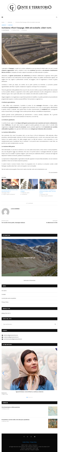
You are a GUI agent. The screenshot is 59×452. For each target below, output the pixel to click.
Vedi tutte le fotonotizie (29, 280)
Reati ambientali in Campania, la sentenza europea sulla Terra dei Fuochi (47, 191)
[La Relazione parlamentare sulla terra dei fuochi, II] (10, 184)
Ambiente (10, 22)
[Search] (56, 17)
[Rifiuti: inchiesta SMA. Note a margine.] (29, 184)
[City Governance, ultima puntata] (52, 411)
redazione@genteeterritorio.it (11, 337)
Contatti (4, 294)
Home (3, 22)
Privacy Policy (5, 302)
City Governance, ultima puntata (11, 407)
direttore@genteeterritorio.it (11, 335)
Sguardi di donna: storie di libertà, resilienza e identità (29, 391)
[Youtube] (34, 436)
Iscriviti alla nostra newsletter (9, 298)
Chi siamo (4, 290)
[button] (3, 257)
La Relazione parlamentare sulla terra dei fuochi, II (10, 190)
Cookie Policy (26, 442)
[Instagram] (31, 436)
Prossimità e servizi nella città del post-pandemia (15, 419)
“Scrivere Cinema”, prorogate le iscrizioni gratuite (29, 258)
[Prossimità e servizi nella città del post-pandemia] (52, 423)
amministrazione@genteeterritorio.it (13, 339)
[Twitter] (27, 436)
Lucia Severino (6, 30)
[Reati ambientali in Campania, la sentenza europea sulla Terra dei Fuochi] (48, 184)
